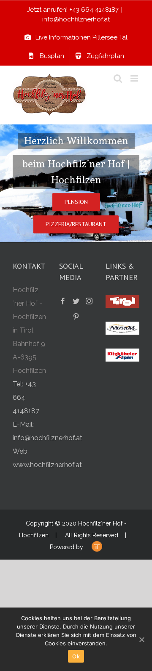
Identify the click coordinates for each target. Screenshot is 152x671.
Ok (76, 656)
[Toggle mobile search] (118, 78)
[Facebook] (63, 301)
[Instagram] (89, 301)
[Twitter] (76, 301)
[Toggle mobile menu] (134, 78)
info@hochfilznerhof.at (76, 19)
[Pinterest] (76, 316)
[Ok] (141, 639)
